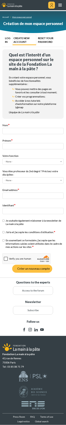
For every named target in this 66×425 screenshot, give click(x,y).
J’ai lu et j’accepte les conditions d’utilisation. (30, 232)
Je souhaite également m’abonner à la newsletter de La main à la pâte (33, 222)
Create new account (21, 40)
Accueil (5, 17)
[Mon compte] (51, 5)
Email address (10, 189)
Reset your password (45, 40)
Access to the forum (33, 290)
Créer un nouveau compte (33, 268)
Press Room (19, 416)
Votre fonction (10, 155)
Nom (5, 125)
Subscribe (33, 310)
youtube (42, 329)
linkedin (36, 329)
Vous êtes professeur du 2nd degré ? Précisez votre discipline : (30, 173)
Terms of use (46, 416)
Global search (42, 421)
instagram (30, 329)
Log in (7, 40)
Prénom (6, 140)
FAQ (32, 416)
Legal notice (23, 421)
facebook (24, 329)
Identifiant (8, 205)
